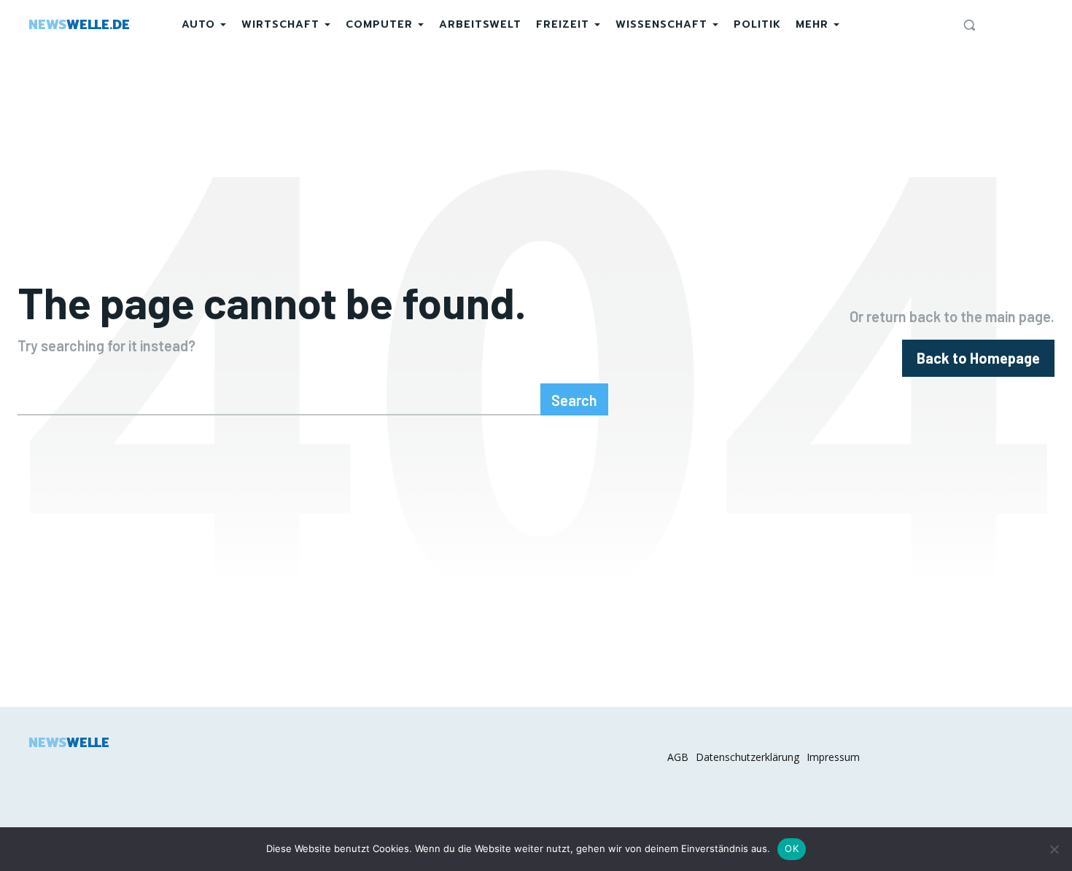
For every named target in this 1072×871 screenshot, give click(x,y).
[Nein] (1053, 849)
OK (792, 848)
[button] (969, 25)
